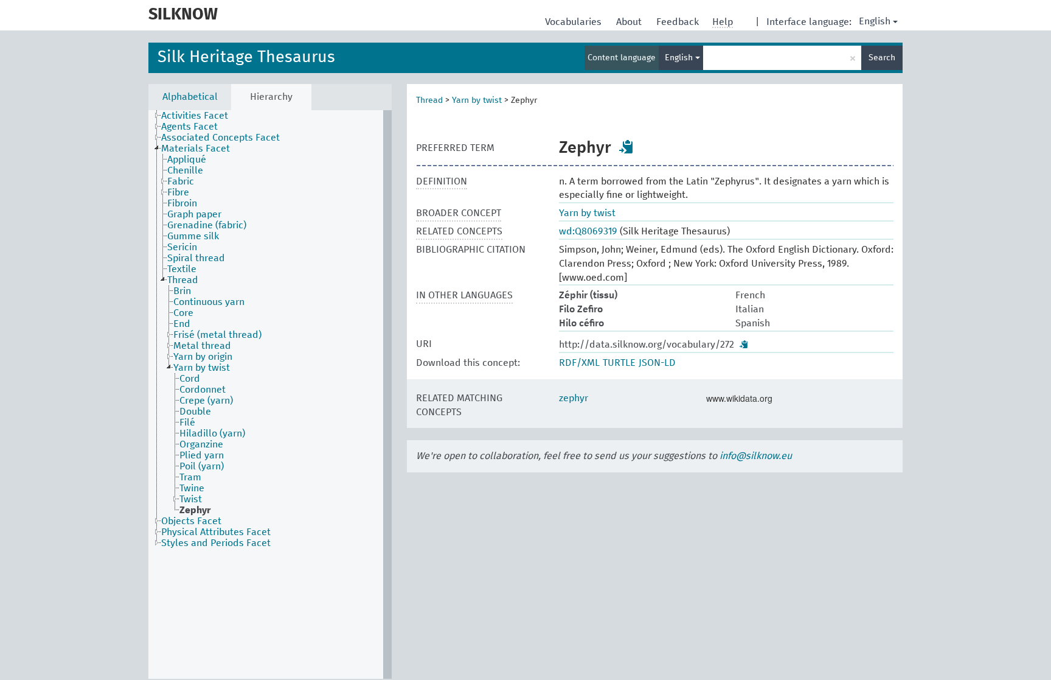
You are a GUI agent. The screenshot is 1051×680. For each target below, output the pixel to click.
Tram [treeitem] (190, 477)
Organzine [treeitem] (201, 444)
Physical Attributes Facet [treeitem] (216, 532)
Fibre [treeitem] (178, 192)
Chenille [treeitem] (185, 170)
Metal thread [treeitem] (202, 346)
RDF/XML (579, 363)
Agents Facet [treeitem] (189, 126)
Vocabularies (574, 22)
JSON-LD (657, 363)
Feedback (678, 22)
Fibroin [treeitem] (182, 203)
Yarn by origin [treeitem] (202, 357)
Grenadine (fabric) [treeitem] (206, 225)
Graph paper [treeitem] (194, 214)
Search (882, 58)
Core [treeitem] (183, 313)
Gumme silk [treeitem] (193, 236)
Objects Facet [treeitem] (191, 521)
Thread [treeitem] (182, 280)
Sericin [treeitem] (182, 247)
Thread (429, 100)
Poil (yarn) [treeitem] (201, 466)
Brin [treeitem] (182, 291)
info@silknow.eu (756, 456)
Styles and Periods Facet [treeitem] (216, 543)
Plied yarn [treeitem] (201, 455)
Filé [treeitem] (187, 422)
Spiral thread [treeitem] (196, 258)
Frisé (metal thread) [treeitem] (217, 335)
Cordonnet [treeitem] (202, 389)
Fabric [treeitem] (180, 181)
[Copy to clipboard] (626, 146)
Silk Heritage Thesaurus (246, 57)
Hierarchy (271, 97)
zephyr (573, 398)
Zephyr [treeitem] (194, 510)
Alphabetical (190, 97)
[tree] (270, 394)
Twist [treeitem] (190, 499)
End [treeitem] (181, 324)
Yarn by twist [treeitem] (201, 368)
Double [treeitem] (195, 411)
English (874, 21)
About (630, 22)
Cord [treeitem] (189, 379)
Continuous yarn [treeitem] (209, 302)
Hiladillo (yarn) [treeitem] (212, 433)
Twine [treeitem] (191, 488)
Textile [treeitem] (181, 269)
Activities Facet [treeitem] (194, 116)
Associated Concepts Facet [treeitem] (220, 137)
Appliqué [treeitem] (186, 159)
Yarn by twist (477, 100)
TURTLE (619, 363)
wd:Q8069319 (588, 231)
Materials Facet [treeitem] (195, 148)
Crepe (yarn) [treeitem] (206, 400)
